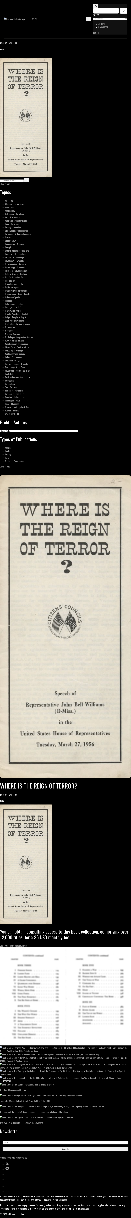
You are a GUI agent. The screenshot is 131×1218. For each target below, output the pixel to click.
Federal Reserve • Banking (16, 274)
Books (7, 451)
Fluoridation (10, 280)
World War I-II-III (12, 413)
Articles (8, 447)
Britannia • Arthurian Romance (18, 234)
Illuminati (9, 300)
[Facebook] (1, 56)
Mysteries (9, 330)
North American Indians (15, 353)
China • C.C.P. (10, 240)
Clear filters (5, 183)
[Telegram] (10, 56)
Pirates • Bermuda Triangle (16, 364)
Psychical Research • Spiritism (17, 370)
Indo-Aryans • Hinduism (15, 304)
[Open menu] (88, 19)
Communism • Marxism (14, 244)
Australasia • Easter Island (16, 220)
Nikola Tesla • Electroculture (17, 347)
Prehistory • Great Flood (15, 367)
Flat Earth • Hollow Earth (15, 277)
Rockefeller (10, 374)
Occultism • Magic (12, 360)
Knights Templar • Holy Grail (17, 317)
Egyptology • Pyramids (14, 260)
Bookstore (11, 1157)
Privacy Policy (21, 1157)
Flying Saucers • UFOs (14, 284)
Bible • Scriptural (12, 224)
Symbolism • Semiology (14, 393)
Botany (8, 454)
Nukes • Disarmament (14, 357)
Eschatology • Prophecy (15, 267)
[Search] (123, 11)
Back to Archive (21, 945)
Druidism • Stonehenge (14, 257)
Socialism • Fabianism (14, 390)
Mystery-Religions (12, 333)
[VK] (7, 56)
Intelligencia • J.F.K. (13, 307)
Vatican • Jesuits (12, 410)
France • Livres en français (16, 290)
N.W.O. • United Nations (14, 340)
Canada (8, 237)
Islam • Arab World (13, 310)
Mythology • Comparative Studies (19, 337)
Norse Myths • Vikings (14, 350)
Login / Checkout (7, 945)
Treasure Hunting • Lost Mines (17, 407)
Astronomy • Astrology (14, 214)
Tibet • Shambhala (12, 403)
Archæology (10, 210)
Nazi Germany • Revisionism (16, 343)
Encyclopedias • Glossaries (16, 264)
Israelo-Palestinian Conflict (16, 314)
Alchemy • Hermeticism (14, 204)
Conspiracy (9, 247)
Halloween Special (12, 297)
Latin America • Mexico (14, 320)
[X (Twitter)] (4, 56)
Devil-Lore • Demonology (15, 254)
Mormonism (10, 327)
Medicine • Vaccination (14, 461)
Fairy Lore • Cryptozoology (16, 270)
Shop (36, 1051)
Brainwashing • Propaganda (16, 230)
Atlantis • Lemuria (12, 217)
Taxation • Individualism (15, 397)
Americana (9, 207)
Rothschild (9, 380)
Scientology (10, 383)
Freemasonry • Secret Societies (18, 294)
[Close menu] (95, 6)
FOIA (7, 457)
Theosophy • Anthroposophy (16, 400)
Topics (96, 15)
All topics (9, 200)
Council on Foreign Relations (17, 250)
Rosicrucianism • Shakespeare (17, 377)
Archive (3, 1157)
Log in (96, 32)
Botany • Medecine (13, 227)
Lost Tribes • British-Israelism (17, 324)
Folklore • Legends (12, 287)
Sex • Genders (11, 387)
